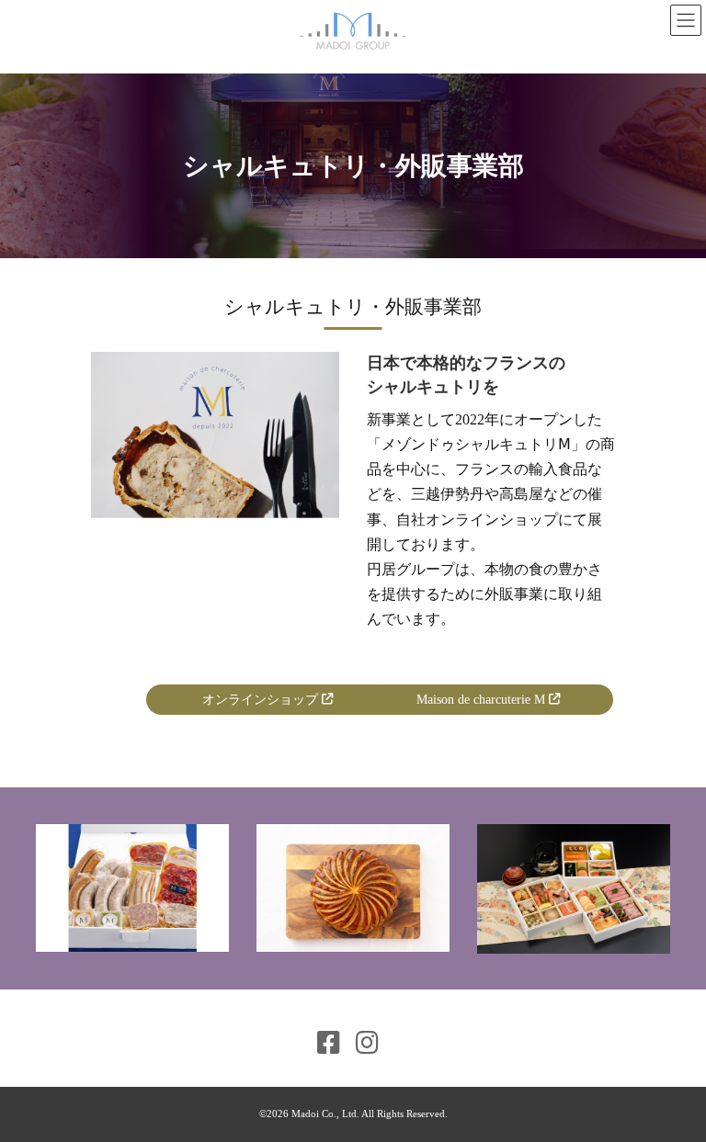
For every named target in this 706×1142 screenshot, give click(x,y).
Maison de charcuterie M (482, 700)
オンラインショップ (262, 700)
